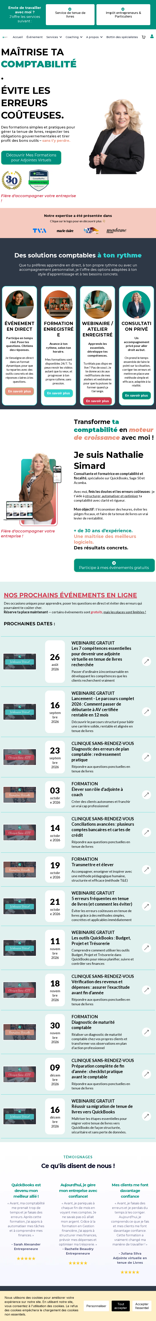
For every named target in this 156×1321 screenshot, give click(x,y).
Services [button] (52, 37)
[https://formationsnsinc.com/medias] (39, 230)
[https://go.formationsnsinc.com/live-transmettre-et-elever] (146, 869)
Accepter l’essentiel (142, 1306)
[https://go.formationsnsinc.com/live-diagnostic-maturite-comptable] (146, 1032)
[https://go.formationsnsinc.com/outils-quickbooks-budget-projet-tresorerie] (146, 948)
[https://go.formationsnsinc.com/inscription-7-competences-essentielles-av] (146, 661)
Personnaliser (96, 1306)
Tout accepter (120, 1306)
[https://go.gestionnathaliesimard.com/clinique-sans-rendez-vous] (146, 757)
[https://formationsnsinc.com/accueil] (5, 37)
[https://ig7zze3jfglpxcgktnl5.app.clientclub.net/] (152, 38)
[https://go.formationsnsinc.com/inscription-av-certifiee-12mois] (146, 712)
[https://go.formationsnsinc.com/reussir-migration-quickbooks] (146, 1116)
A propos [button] (92, 37)
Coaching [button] (72, 37)
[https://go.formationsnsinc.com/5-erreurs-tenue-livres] (146, 906)
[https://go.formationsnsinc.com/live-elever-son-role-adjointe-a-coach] (146, 795)
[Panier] (144, 37)
